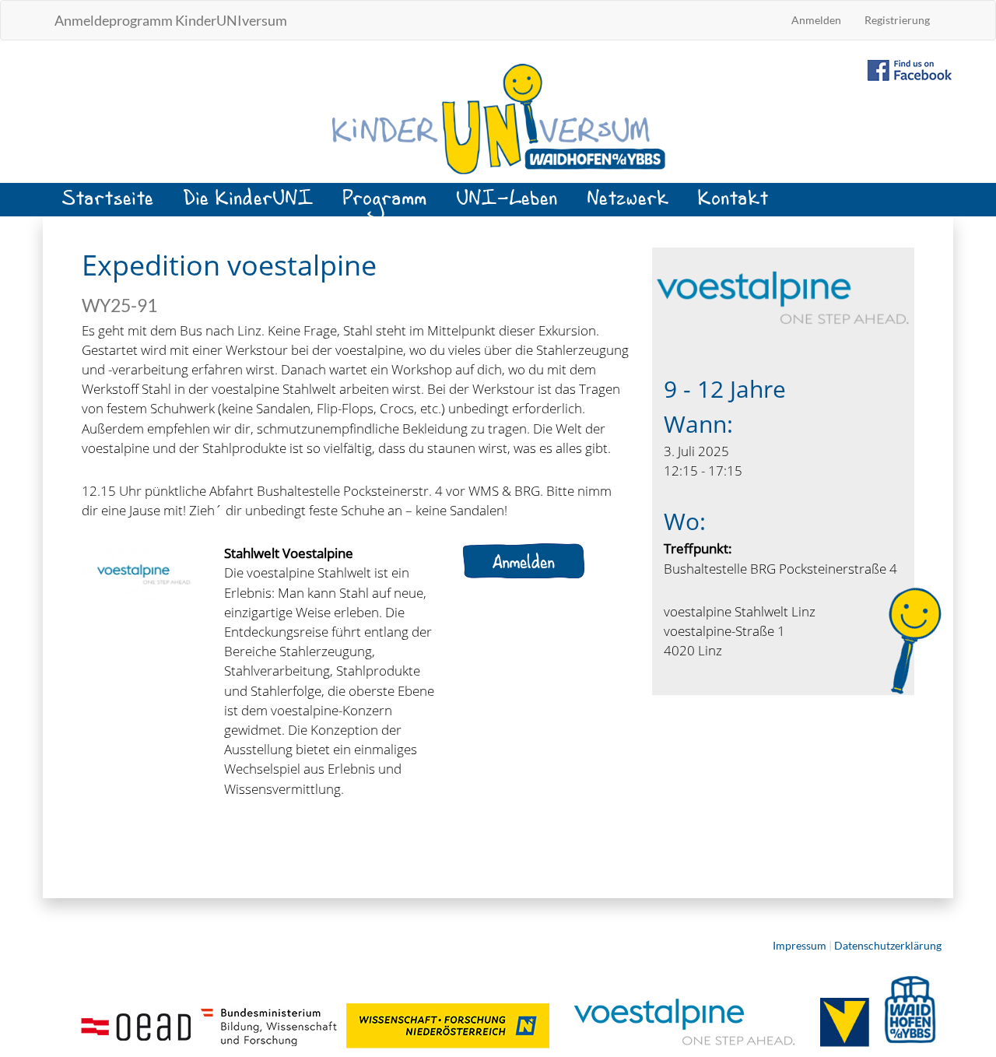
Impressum (799, 945)
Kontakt (734, 204)
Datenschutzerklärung (888, 945)
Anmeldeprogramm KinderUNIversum (170, 20)
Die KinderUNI (249, 204)
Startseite (108, 204)
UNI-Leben (507, 204)
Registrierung (897, 19)
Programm (385, 204)
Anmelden (816, 19)
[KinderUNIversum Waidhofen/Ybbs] (498, 118)
